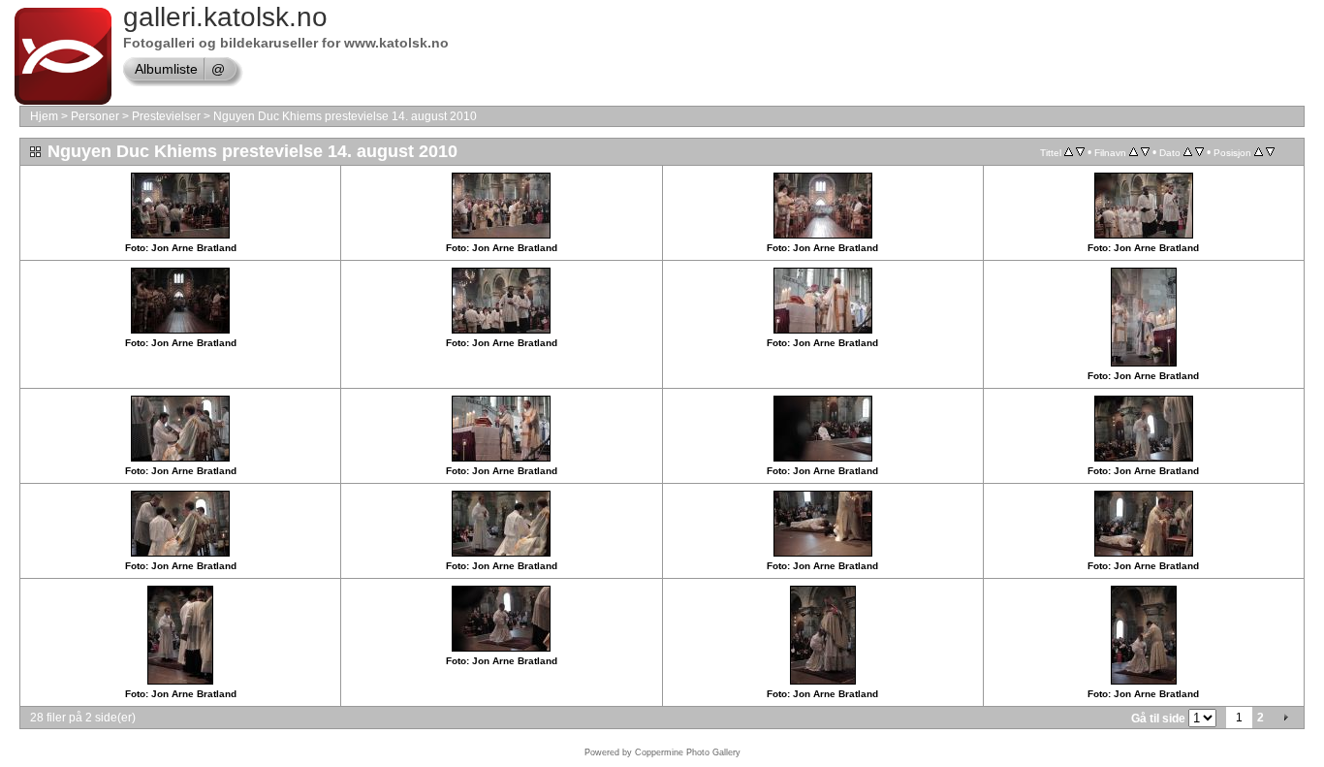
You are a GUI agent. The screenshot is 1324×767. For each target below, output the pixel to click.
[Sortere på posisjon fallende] (1270, 152)
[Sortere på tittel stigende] (1068, 152)
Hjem (44, 116)
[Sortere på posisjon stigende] (1258, 152)
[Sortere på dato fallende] (1199, 152)
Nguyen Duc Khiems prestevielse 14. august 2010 (345, 116)
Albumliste (166, 69)
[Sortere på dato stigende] (1187, 152)
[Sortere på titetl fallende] (1080, 152)
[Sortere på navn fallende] (1145, 152)
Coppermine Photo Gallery (688, 752)
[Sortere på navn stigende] (1133, 152)
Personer (95, 116)
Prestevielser (166, 116)
